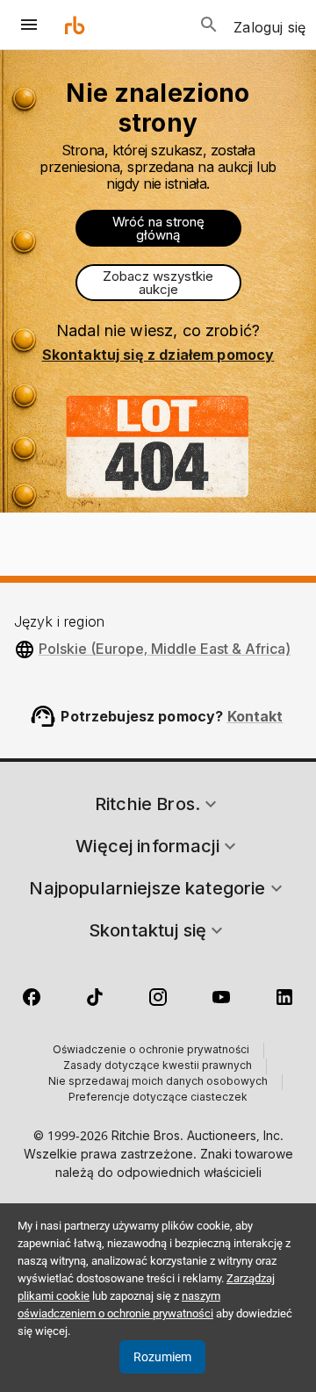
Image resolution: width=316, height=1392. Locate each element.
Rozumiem (162, 1357)
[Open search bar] (208, 24)
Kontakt (255, 716)
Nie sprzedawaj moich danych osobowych (158, 1082)
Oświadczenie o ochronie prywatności (151, 1050)
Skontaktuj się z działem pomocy (158, 354)
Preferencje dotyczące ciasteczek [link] (158, 1098)
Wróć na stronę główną (158, 228)
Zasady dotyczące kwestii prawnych (157, 1066)
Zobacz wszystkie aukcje (158, 283)
